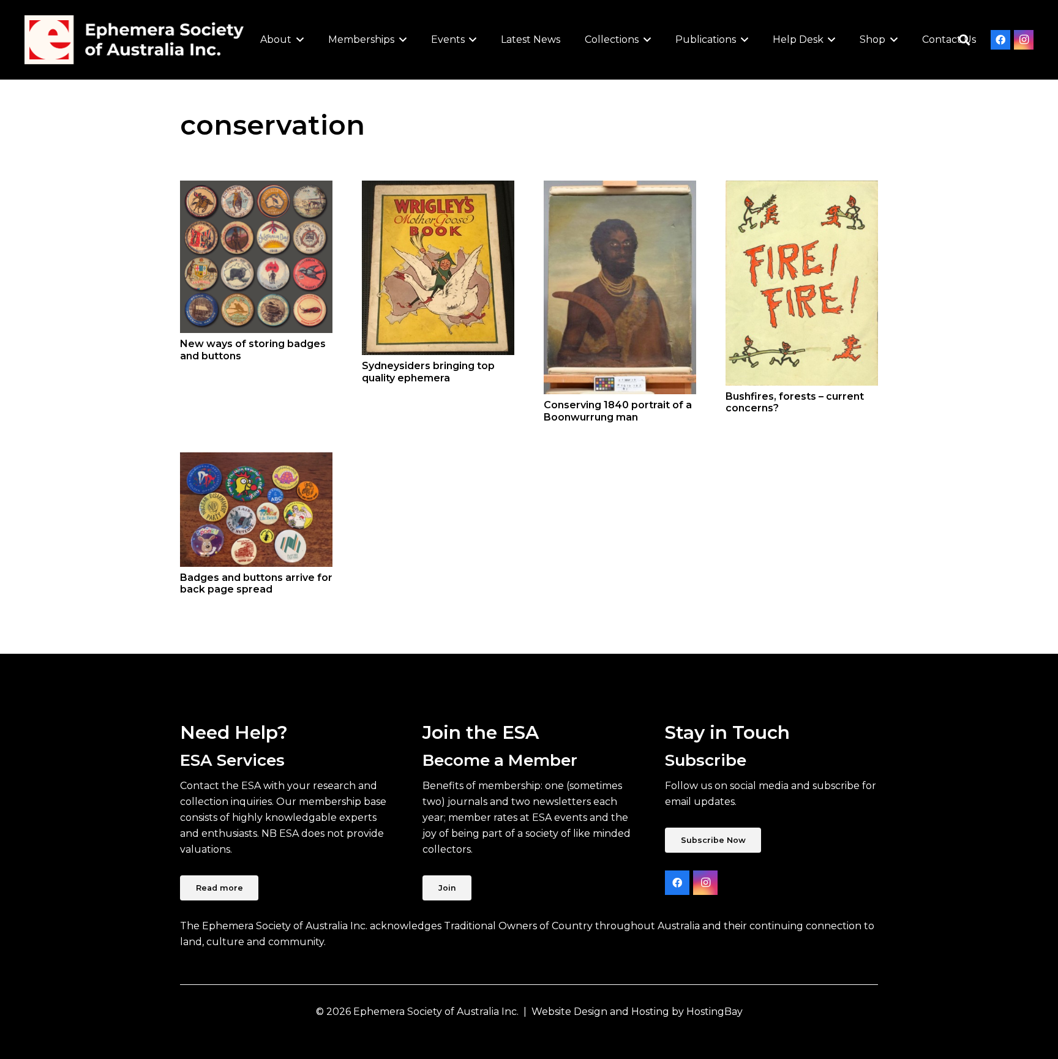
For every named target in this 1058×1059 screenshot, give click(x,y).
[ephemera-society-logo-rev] (134, 39)
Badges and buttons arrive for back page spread (256, 583)
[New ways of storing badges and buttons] (256, 257)
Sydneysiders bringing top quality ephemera (428, 371)
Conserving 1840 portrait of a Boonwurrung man (618, 410)
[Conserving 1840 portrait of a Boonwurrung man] (620, 287)
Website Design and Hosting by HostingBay (637, 1011)
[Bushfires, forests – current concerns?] (802, 283)
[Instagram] (1024, 40)
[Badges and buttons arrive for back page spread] (256, 509)
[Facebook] (1000, 40)
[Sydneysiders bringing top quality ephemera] (438, 268)
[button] (297, 40)
